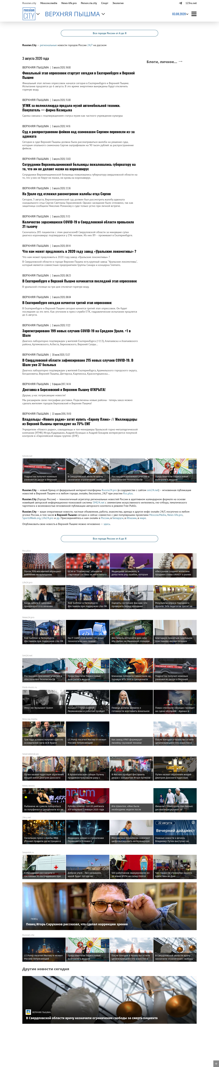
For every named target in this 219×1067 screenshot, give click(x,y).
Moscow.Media (157, 515)
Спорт (104, 3)
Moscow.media (48, 3)
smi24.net (153, 490)
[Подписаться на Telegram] (180, 3)
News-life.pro (175, 515)
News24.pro (28, 617)
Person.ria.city (89, 3)
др (57, 518)
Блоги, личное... (162, 62)
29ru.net (26, 817)
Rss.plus (128, 493)
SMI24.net (98, 502)
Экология (118, 3)
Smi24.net (27, 456)
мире (143, 518)
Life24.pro (47, 518)
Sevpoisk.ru (28, 852)
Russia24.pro (109, 490)
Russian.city (29, 3)
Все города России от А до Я (109, 33)
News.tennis (28, 785)
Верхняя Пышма (35, 67)
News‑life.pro (69, 3)
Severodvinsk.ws (30, 753)
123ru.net (191, 3)
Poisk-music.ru (29, 687)
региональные (48, 45)
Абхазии (131, 518)
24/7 (90, 45)
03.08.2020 (179, 14)
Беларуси (117, 518)
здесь (107, 524)
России (105, 518)
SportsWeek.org (31, 518)
